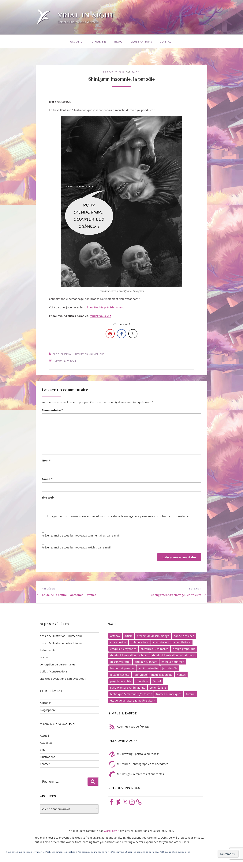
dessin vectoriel (120, 662)
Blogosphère (48, 710)
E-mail (47, 479)
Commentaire (52, 410)
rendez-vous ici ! (100, 316)
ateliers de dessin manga (153, 636)
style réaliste (158, 687)
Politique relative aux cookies (174, 851)
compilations (182, 642)
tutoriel (190, 694)
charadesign (118, 642)
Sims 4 (157, 681)
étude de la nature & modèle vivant (132, 700)
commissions (161, 642)
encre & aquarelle (172, 662)
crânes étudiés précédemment (104, 307)
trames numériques (168, 694)
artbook (115, 636)
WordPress (111, 831)
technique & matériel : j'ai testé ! (131, 694)
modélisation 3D (161, 674)
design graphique (184, 649)
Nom (46, 460)
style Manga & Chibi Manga (127, 687)
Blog (118, 41)
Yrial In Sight (86, 15)
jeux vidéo (140, 674)
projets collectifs (120, 681)
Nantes (181, 674)
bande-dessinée (184, 636)
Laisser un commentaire (65, 389)
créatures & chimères (154, 649)
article (129, 636)
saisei (136, 72)
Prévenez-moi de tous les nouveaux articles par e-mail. (76, 547)
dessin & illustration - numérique (82, 354)
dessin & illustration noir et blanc (173, 655)
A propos (45, 703)
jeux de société (119, 674)
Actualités (98, 41)
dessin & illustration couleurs (129, 655)
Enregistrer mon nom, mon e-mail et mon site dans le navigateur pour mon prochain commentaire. (118, 516)
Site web (48, 497)
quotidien (142, 681)
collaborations (140, 642)
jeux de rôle (169, 668)
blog (56, 354)
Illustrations (141, 41)
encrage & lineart (146, 662)
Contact (166, 41)
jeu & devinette (148, 668)
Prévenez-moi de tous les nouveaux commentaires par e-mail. (81, 535)
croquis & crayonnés (123, 649)
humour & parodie (65, 360)
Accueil (76, 41)
